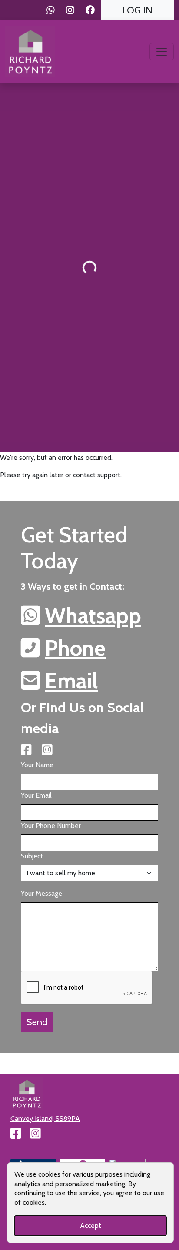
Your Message (41, 893)
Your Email (36, 795)
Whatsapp (93, 615)
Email (71, 681)
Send (37, 1021)
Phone (75, 648)
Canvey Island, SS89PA (45, 1118)
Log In (137, 10)
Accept (90, 1225)
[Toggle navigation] (161, 51)
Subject (32, 856)
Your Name (37, 765)
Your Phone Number (51, 825)
